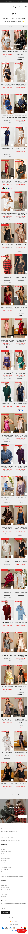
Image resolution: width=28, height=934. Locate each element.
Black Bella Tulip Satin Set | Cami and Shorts (7, 85)
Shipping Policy (4, 869)
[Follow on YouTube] (12, 917)
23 (18, 794)
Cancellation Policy (5, 871)
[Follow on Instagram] (5, 917)
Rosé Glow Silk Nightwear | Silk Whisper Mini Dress (7, 341)
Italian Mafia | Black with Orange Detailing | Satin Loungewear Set (21, 53)
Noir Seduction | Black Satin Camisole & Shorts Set (21, 688)
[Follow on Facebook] (2, 917)
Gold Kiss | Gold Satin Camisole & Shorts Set (21, 245)
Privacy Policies (4, 865)
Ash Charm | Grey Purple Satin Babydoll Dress (7, 720)
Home (2, 883)
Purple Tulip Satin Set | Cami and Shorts (7, 373)
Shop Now (3, 849)
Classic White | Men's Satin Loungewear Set (20, 85)
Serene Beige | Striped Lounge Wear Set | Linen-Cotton (7, 754)
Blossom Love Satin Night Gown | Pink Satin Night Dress (21, 721)
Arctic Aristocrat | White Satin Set (7, 561)
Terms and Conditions (6, 867)
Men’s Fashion (4, 885)
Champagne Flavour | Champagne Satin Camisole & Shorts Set (20, 655)
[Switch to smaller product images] (26, 26)
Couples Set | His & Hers (6, 889)
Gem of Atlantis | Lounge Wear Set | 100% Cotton (7, 498)
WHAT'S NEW (4, 894)
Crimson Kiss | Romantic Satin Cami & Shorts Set (7, 308)
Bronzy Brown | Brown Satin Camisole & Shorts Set (21, 309)
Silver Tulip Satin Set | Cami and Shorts (7, 52)
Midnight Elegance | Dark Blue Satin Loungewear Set (21, 117)
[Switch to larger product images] (23, 26)
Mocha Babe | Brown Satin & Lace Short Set (20, 214)
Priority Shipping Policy (6, 856)
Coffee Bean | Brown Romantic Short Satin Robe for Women (7, 529)
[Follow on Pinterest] (9, 917)
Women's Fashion (5, 887)
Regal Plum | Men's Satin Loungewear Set (21, 467)
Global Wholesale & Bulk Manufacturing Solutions (12, 876)
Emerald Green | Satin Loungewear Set (7, 404)
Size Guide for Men (5, 853)
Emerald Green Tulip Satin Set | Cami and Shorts (20, 373)
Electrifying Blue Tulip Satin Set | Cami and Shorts (7, 116)
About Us (3, 862)
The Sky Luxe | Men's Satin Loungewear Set (7, 467)
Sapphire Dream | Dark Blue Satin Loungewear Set (7, 150)
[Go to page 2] (21, 794)
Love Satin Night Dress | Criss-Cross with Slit (7, 182)
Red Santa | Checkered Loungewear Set (7, 277)
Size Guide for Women (6, 851)
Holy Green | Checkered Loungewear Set (21, 182)
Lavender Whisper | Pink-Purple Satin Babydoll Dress (7, 437)
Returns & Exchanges (5, 858)
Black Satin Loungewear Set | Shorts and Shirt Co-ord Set (21, 561)
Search (2, 847)
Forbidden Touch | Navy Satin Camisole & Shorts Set (21, 529)
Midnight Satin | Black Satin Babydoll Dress (7, 245)
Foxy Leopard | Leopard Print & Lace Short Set (21, 277)
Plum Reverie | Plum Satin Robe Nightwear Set (21, 753)
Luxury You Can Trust (5, 874)
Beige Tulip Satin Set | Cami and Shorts (21, 149)
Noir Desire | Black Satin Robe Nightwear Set (7, 784)
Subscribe (22, 816)
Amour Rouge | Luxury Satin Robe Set (21, 341)
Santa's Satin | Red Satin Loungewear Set (7, 623)
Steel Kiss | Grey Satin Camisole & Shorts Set (7, 654)
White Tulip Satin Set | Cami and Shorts (7, 214)
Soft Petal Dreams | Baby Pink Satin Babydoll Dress (20, 436)
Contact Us (3, 860)
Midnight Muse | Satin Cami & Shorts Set (21, 784)
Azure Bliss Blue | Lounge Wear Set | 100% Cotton (21, 623)
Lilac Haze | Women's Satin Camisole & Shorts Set (20, 498)
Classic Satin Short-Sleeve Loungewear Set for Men (20, 404)
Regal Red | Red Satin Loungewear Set (7, 592)
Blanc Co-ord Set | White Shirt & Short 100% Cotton (21, 592)
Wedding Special (4, 892)
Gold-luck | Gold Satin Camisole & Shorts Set (7, 687)
